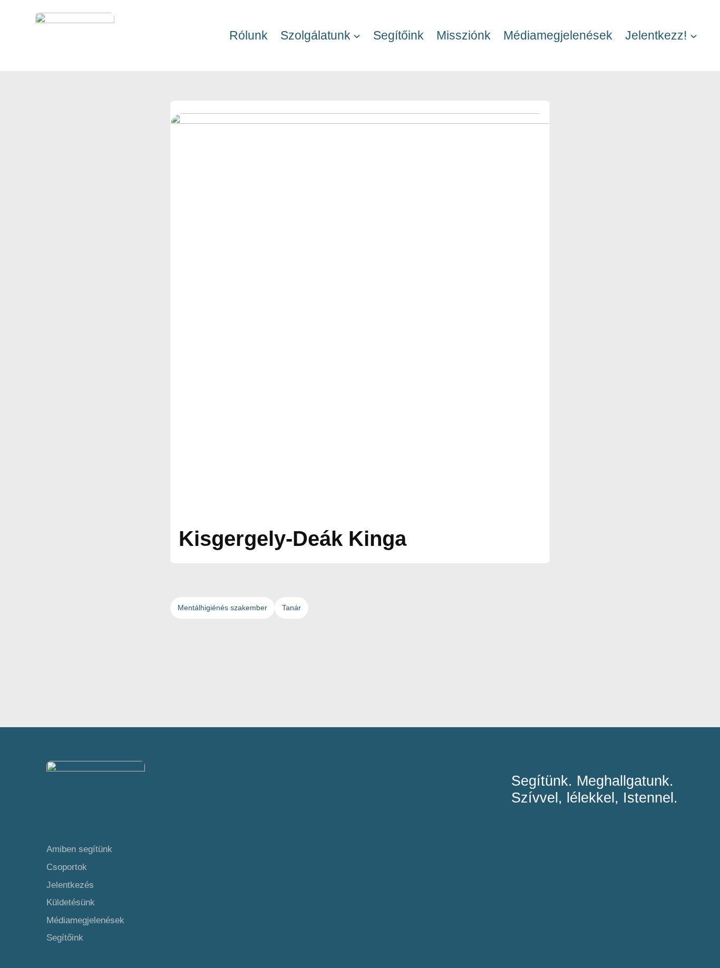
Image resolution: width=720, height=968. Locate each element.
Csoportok (66, 867)
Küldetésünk (70, 902)
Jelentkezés (70, 885)
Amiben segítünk (79, 849)
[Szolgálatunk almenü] (357, 35)
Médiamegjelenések (85, 920)
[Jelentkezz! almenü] (693, 35)
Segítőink (64, 938)
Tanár (291, 607)
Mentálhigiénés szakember (222, 607)
